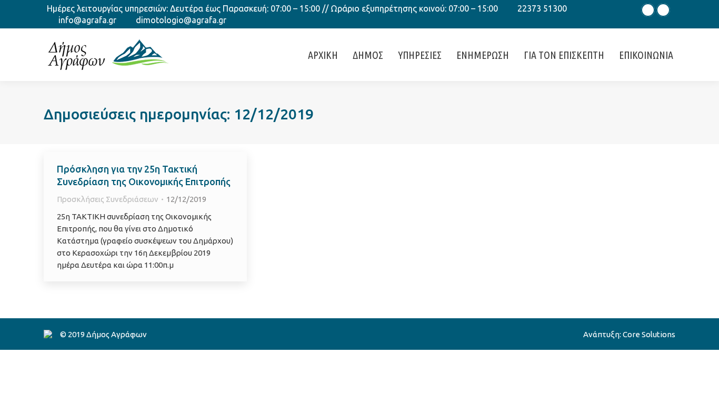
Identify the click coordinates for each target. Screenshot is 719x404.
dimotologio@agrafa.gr (181, 20)
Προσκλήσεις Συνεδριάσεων (107, 199)
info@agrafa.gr (87, 20)
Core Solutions (649, 334)
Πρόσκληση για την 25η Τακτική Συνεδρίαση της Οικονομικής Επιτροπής (144, 175)
